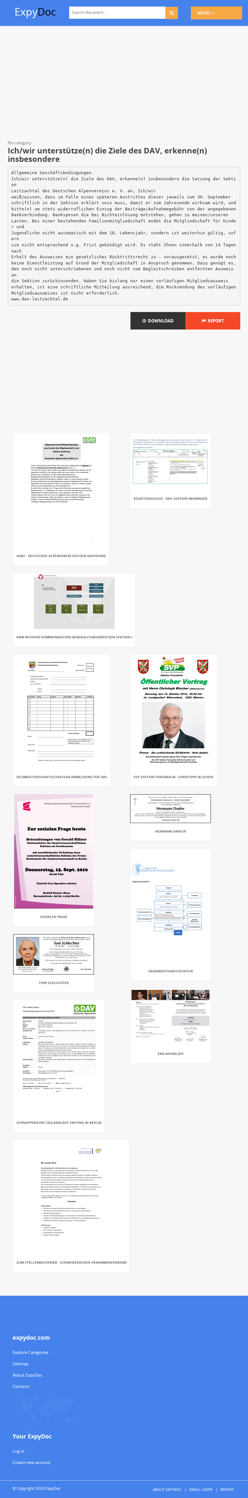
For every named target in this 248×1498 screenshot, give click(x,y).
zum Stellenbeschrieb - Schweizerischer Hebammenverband (71, 1262)
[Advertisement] (124, 84)
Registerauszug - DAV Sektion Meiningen (170, 498)
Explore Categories (30, 1352)
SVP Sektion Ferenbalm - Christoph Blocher (173, 777)
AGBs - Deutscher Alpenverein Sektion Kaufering (61, 555)
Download (160, 321)
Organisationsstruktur (170, 971)
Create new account (32, 1462)
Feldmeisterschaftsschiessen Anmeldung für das (61, 777)
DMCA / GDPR (200, 1489)
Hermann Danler (170, 831)
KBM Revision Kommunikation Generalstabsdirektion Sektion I (74, 637)
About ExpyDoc (27, 1375)
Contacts (21, 1386)
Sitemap (20, 1364)
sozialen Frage (53, 916)
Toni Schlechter (54, 982)
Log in (18, 1451)
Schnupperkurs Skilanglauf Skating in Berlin (58, 1122)
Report (215, 321)
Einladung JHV (171, 1053)
